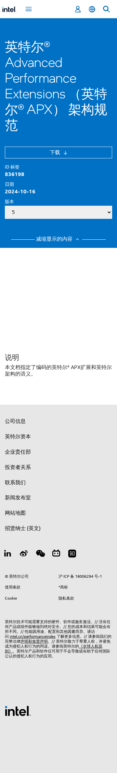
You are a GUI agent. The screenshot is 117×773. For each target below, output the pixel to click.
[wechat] (40, 554)
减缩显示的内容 (55, 239)
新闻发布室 (18, 497)
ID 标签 (12, 167)
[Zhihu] (72, 554)
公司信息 (15, 421)
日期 (9, 184)
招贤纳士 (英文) (23, 528)
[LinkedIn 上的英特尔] (7, 554)
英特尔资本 (18, 436)
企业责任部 (18, 452)
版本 (9, 201)
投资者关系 (18, 467)
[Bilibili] (56, 554)
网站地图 (15, 513)
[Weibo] (24, 554)
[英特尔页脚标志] (18, 710)
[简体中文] (92, 9)
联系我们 (15, 482)
